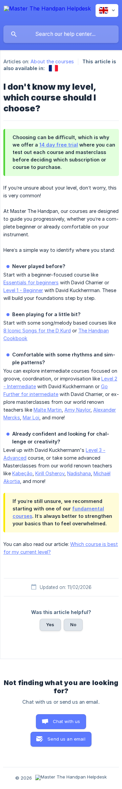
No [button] (73, 624)
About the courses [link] (52, 61)
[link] (53, 68)
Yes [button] (50, 624)
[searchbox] (61, 34)
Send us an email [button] (66, 739)
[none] (47, 12)
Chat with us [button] (66, 721)
